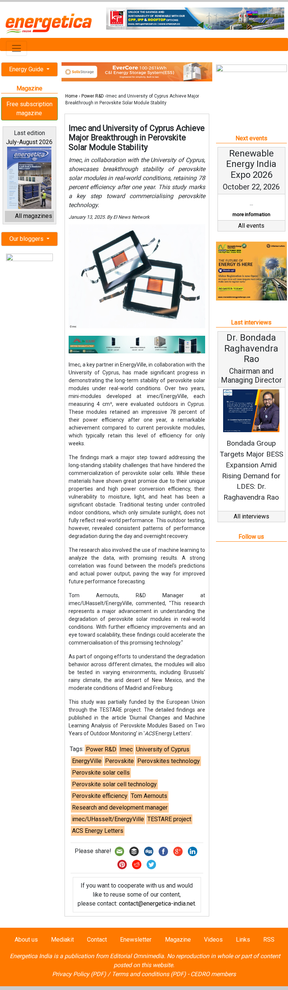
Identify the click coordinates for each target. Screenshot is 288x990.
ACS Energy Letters (97, 830)
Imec (126, 749)
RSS (268, 939)
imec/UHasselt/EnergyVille (108, 819)
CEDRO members (213, 974)
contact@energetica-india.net (157, 903)
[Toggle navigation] (16, 48)
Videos (213, 939)
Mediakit (62, 939)
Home (71, 96)
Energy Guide (27, 69)
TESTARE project (169, 819)
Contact (97, 939)
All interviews (251, 516)
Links (243, 939)
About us (26, 939)
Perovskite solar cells (101, 772)
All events (251, 225)
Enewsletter (136, 939)
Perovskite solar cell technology (114, 784)
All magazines (33, 215)
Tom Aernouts (149, 795)
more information (251, 214)
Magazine (178, 939)
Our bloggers (27, 238)
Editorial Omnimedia (137, 956)
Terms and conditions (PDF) (149, 974)
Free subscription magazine (29, 109)
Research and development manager (120, 807)
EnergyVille (87, 761)
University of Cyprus (162, 749)
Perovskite (119, 761)
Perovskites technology (168, 761)
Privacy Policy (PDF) (79, 974)
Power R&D (92, 96)
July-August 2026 (29, 142)
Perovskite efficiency (100, 795)
